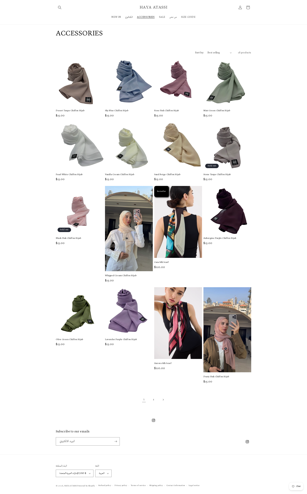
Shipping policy (156, 486)
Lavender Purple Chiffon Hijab (121, 339)
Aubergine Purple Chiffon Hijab (219, 238)
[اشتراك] (116, 441)
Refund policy (104, 486)
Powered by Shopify (86, 486)
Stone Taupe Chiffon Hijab (217, 174)
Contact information (175, 486)
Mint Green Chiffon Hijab (216, 110)
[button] (60, 7)
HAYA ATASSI (70, 486)
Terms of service (138, 486)
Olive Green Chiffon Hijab (69, 339)
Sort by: (199, 52)
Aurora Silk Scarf (162, 363)
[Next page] (163, 400)
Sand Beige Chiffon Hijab (167, 174)
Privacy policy (121, 486)
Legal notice (194, 486)
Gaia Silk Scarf (161, 262)
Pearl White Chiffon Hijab (69, 174)
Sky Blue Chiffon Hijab (116, 110)
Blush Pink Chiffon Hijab (68, 238)
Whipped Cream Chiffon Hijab (120, 275)
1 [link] (144, 399)
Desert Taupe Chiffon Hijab (70, 110)
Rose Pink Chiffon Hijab (166, 110)
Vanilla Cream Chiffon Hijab (119, 174)
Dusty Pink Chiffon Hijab (216, 376)
